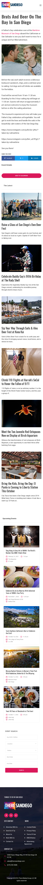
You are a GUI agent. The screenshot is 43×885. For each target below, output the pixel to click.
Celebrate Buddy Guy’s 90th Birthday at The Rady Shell (21, 278)
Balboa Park (11, 601)
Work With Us (10, 838)
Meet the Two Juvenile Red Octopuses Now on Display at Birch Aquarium (21, 434)
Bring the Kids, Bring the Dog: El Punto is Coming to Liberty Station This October (20, 487)
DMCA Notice (31, 838)
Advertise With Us (12, 827)
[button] (21, 743)
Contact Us (9, 841)
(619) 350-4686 (12, 865)
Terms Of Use (31, 834)
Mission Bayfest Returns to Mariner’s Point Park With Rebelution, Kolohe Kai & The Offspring (21, 672)
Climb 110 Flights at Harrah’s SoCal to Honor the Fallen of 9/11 (20, 382)
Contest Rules (31, 827)
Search (21, 770)
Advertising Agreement (29, 843)
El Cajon (10, 561)
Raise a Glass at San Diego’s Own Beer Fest (21, 226)
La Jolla (10, 641)
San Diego (11, 682)
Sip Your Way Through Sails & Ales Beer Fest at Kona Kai (20, 330)
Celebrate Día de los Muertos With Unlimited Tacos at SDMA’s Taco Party (20, 592)
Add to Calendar (21, 175)
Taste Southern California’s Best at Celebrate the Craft (20, 632)
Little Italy (11, 719)
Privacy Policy (31, 831)
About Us (9, 834)
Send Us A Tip (10, 831)
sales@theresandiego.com (16, 861)
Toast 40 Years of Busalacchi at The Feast (19, 711)
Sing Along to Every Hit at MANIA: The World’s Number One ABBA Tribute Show (20, 551)
